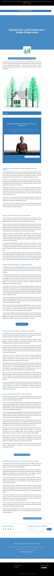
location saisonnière (36, 61)
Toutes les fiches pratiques (25, 11)
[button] (39, 113)
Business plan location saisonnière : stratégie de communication (19, 331)
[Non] (52, 2)
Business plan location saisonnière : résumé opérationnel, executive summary (20, 169)
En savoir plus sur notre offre (27, 551)
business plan (14, 61)
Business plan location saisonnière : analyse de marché (16, 215)
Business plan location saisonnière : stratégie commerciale (17, 264)
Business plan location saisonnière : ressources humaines (17, 394)
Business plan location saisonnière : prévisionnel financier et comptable (21, 461)
